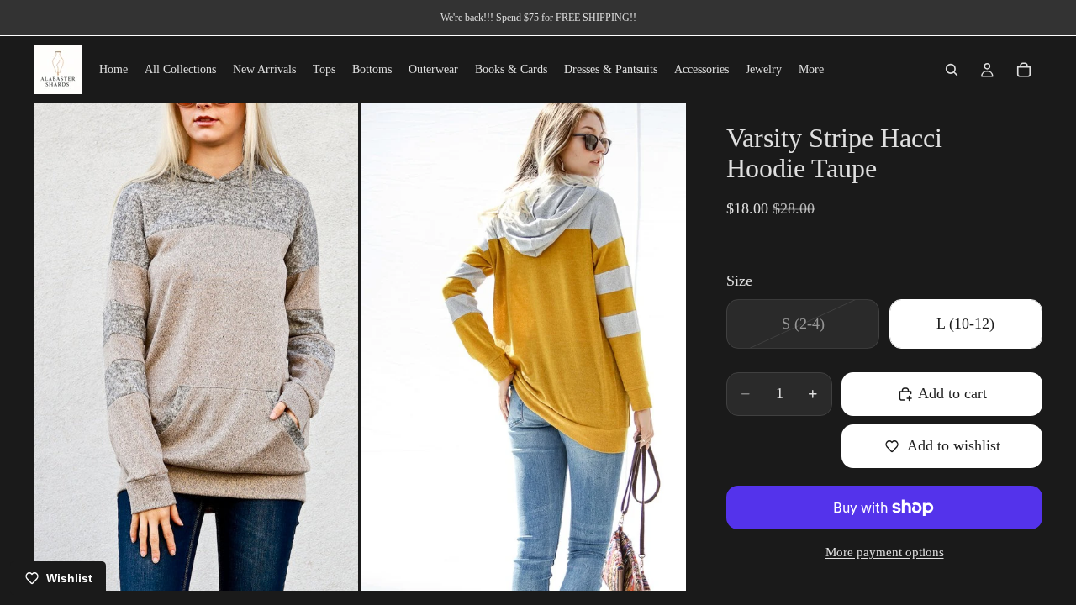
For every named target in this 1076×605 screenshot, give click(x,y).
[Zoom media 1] (196, 346)
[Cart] (1023, 69)
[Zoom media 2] (523, 346)
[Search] (951, 69)
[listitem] (811, 69)
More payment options (884, 552)
